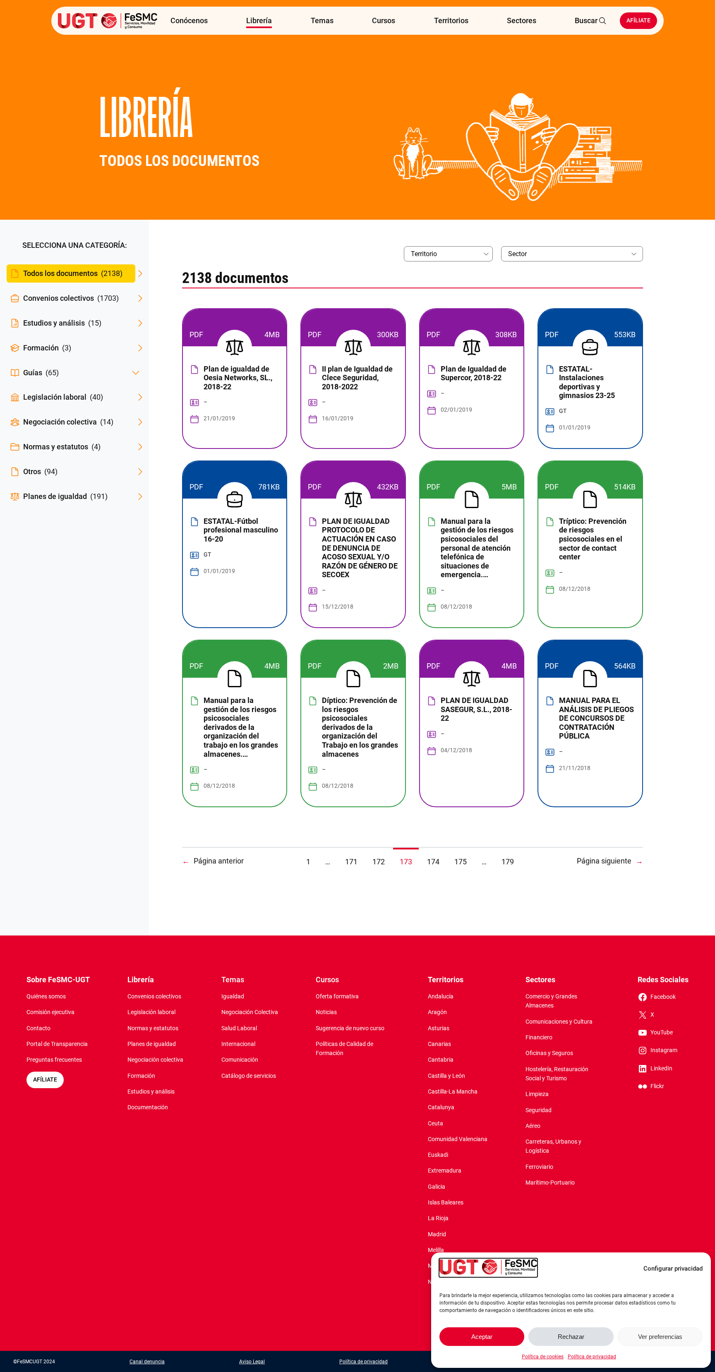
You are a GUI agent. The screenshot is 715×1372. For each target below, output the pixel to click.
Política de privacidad (592, 1357)
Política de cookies (543, 1357)
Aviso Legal (252, 1362)
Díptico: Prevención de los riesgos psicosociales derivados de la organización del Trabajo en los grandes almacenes (360, 727)
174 (433, 861)
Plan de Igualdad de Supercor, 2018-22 (473, 373)
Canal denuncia (147, 1362)
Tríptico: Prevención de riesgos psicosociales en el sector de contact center (592, 539)
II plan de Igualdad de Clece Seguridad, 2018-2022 (357, 378)
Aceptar (481, 1336)
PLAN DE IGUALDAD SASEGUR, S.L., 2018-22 (476, 709)
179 (507, 861)
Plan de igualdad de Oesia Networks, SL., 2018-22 (238, 378)
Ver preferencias (660, 1336)
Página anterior (213, 860)
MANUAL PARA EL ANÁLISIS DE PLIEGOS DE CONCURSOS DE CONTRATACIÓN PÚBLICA (596, 718)
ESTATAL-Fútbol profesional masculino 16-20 (241, 530)
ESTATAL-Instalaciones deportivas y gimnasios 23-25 (587, 382)
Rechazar (571, 1336)
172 (378, 861)
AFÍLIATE (45, 1079)
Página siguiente (610, 860)
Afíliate (638, 20)
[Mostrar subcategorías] (135, 372)
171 (351, 861)
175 (460, 861)
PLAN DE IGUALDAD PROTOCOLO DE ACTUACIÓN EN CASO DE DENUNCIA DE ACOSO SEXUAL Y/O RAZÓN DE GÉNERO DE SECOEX (360, 548)
